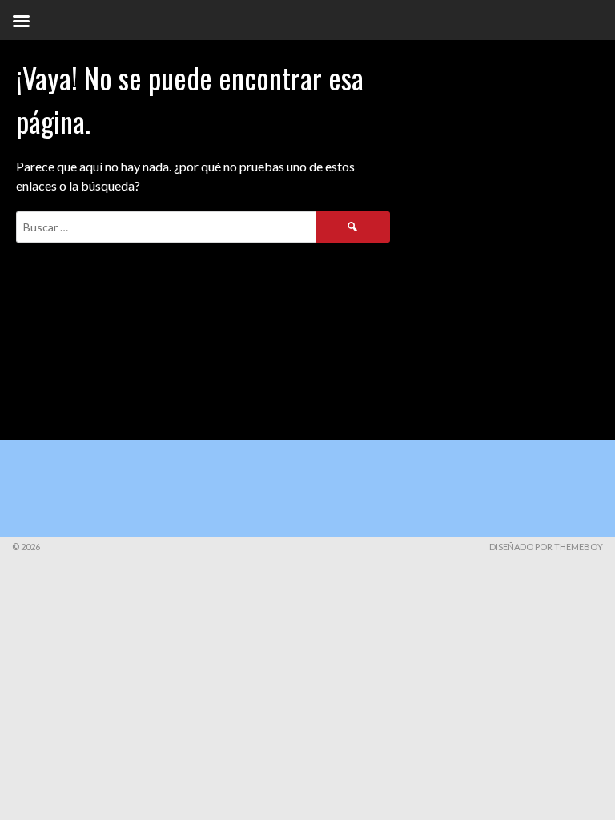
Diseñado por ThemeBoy (546, 546)
